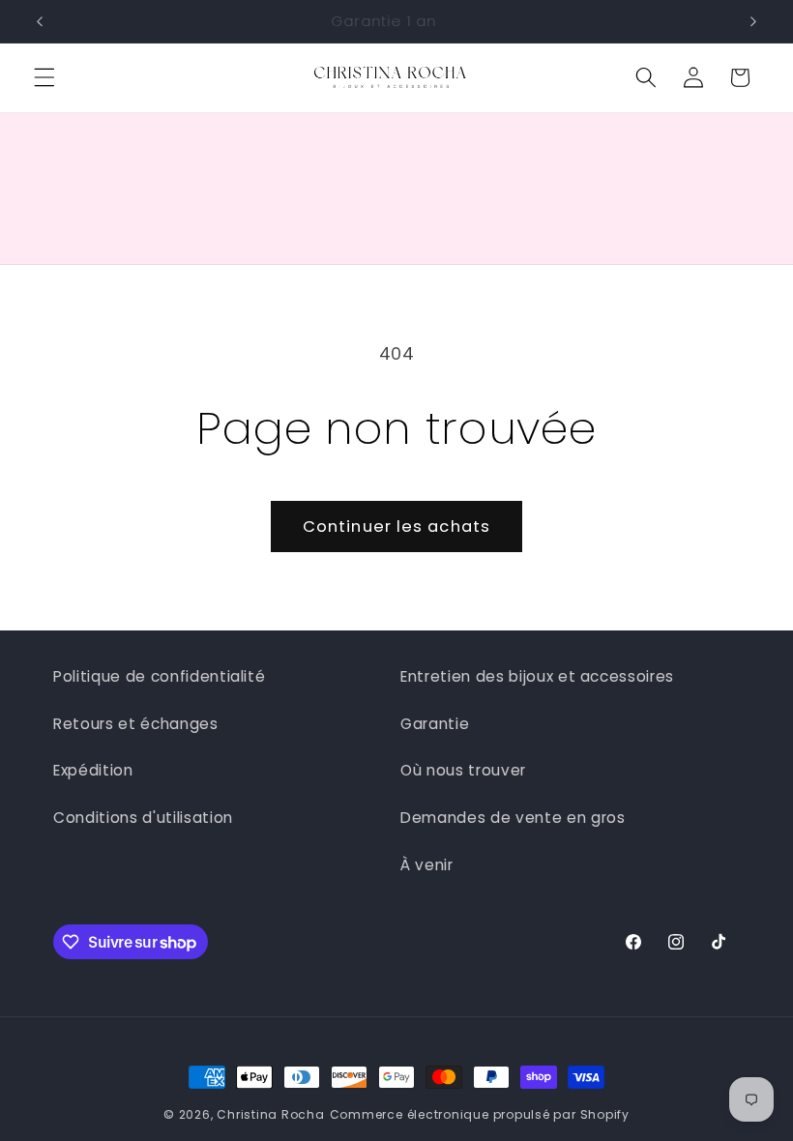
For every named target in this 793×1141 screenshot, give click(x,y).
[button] (44, 77)
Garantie (434, 724)
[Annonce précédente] (39, 21)
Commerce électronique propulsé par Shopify (480, 1114)
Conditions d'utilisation (143, 817)
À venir (427, 865)
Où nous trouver (463, 770)
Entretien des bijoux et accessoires (537, 676)
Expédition (93, 770)
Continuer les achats (396, 526)
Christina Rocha (271, 1114)
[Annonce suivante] (753, 21)
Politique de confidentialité (159, 676)
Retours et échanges (136, 724)
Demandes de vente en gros (513, 817)
